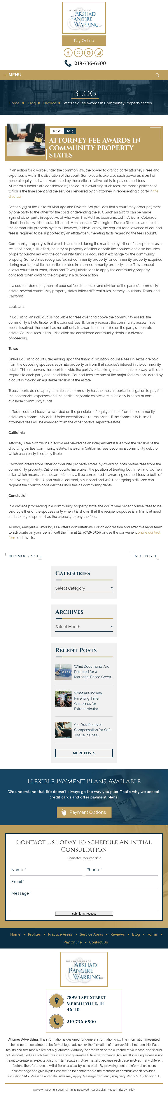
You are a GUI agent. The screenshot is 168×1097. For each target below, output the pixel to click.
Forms (152, 934)
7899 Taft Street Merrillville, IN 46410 (86, 1003)
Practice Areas (60, 934)
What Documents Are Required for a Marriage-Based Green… (93, 671)
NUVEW (38, 1089)
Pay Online (84, 40)
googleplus (88, 52)
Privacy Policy (126, 1089)
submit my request (84, 913)
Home (15, 934)
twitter (78, 52)
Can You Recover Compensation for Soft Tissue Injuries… (92, 730)
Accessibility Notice (103, 1089)
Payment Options (88, 812)
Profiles (34, 934)
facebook (68, 52)
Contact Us (98, 942)
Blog (136, 934)
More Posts (84, 753)
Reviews (117, 934)
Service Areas (91, 934)
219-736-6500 (90, 63)
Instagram (98, 52)
